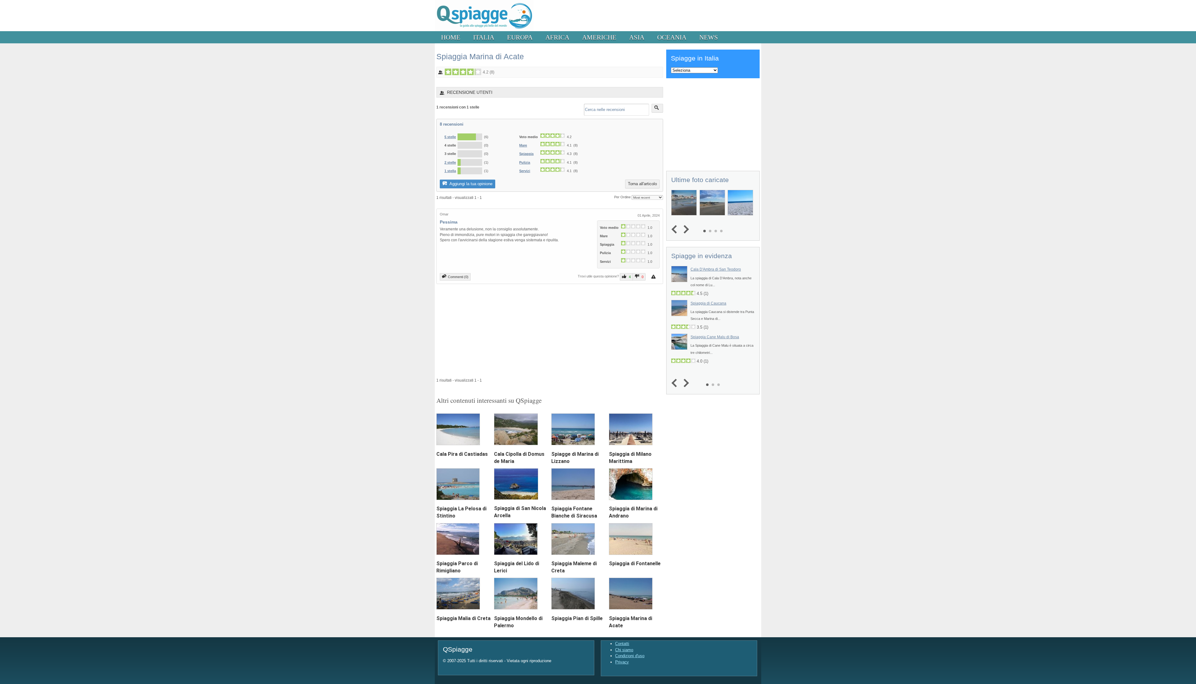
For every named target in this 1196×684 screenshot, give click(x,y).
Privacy (622, 662)
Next (685, 229)
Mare (523, 145)
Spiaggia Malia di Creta (463, 618)
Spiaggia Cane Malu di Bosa (715, 337)
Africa (557, 37)
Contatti (622, 643)
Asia (636, 37)
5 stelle (450, 137)
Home (450, 37)
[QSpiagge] (484, 29)
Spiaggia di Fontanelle (635, 563)
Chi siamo (624, 650)
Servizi (524, 171)
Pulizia (524, 162)
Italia (483, 37)
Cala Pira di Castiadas (462, 454)
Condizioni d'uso (629, 655)
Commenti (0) (458, 277)
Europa (520, 37)
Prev (676, 229)
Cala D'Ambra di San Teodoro (716, 269)
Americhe (599, 37)
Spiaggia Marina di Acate (480, 56)
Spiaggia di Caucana (708, 303)
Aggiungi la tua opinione (470, 183)
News (708, 37)
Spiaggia (526, 154)
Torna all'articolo (642, 183)
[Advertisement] (549, 330)
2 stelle (450, 162)
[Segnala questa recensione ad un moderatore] (654, 276)
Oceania (671, 37)
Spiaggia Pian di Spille (577, 618)
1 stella (450, 171)
